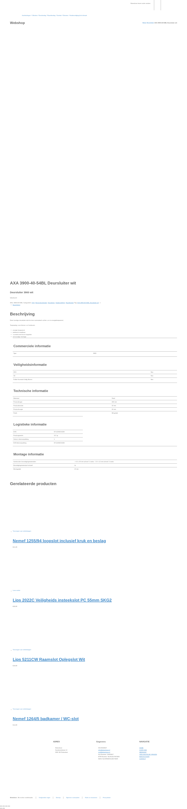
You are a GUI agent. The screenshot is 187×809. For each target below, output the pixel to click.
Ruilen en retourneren (91, 797)
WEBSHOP (142, 752)
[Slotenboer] (14, 10)
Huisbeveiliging (60, 302)
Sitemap (58, 797)
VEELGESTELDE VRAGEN (148, 754)
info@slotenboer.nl (104, 750)
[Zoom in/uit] (1, 806)
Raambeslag (70, 302)
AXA (33, 302)
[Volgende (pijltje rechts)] (4, 808)
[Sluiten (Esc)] (9, 806)
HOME (141, 748)
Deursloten (150, 23)
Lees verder (16, 590)
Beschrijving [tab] (16, 305)
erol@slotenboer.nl (104, 752)
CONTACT (142, 759)
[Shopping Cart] (171, 5)
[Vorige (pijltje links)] (1, 808)
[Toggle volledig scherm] (4, 806)
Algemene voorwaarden (72, 797)
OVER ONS (143, 750)
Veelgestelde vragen (44, 797)
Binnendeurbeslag (41, 302)
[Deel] (6, 806)
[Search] (175, 5)
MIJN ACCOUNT (144, 756)
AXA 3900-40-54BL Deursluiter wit (88, 302)
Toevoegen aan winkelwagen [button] (22, 531)
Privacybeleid (106, 797)
